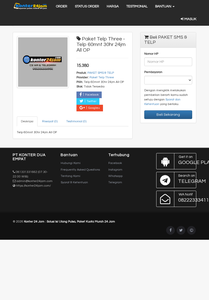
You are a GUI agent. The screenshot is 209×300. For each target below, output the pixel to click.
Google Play (187, 160)
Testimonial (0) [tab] (76, 121)
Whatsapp (115, 176)
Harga (113, 6)
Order (61, 6)
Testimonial (137, 6)
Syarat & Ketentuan (74, 182)
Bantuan (163, 6)
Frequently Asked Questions (80, 169)
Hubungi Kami (71, 163)
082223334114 (187, 198)
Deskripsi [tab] (27, 121)
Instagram (115, 169)
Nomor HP (151, 53)
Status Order (87, 6)
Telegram (115, 182)
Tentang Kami (70, 176)
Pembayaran (153, 72)
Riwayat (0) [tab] (50, 121)
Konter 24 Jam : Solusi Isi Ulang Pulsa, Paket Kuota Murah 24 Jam (69, 221)
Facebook (92, 94)
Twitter (91, 101)
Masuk (190, 19)
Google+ (94, 108)
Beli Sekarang (168, 114)
